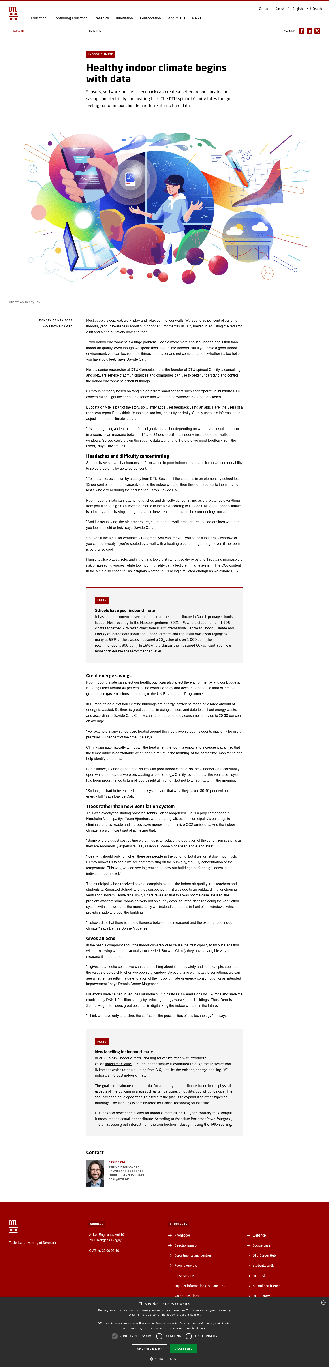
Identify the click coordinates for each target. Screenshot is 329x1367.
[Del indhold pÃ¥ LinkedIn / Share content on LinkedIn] (309, 31)
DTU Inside (260, 1276)
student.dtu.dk (263, 1265)
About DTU (176, 18)
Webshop (259, 1235)
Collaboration (150, 18)
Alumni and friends (266, 1286)
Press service (184, 1276)
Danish (280, 8)
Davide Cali (118, 1162)
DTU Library (261, 1296)
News (196, 18)
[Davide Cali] (95, 1173)
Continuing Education (71, 18)
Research (102, 18)
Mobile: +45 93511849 (126, 1175)
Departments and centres (193, 1255)
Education (39, 18)
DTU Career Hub (264, 1255)
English (298, 8)
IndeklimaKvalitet (118, 1064)
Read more (198, 1328)
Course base (261, 1245)
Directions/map (185, 1245)
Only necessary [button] (149, 1348)
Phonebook (182, 1235)
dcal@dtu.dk (119, 1179)
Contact (264, 8)
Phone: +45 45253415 (126, 1170)
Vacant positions (186, 1296)
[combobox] (323, 1302)
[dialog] (164, 1332)
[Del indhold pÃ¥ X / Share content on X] (317, 31)
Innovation (124, 18)
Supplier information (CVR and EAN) (200, 1286)
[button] (44, 31)
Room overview (185, 1265)
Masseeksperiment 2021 (159, 622)
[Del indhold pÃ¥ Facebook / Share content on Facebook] (301, 31)
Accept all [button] (183, 1348)
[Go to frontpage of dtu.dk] (13, 13)
